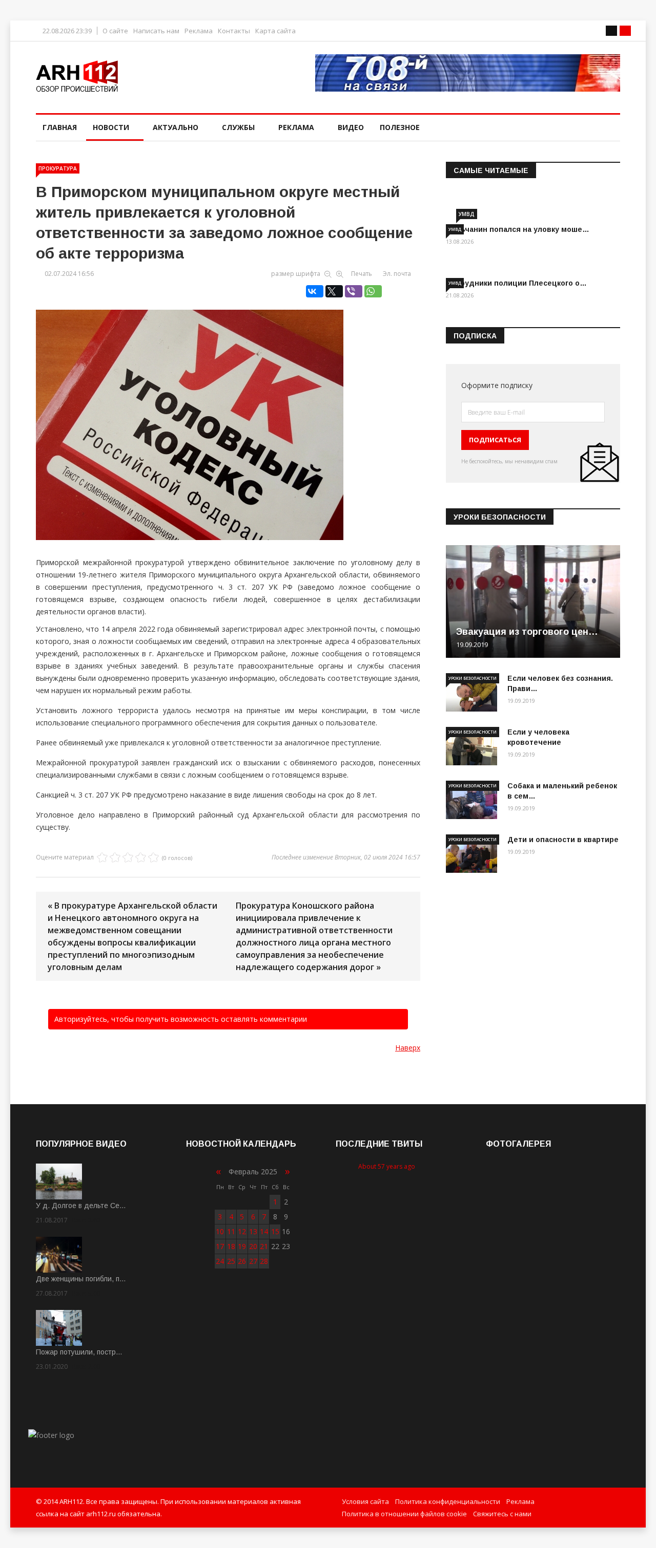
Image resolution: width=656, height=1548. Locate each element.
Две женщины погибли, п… (81, 1279)
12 (242, 1231)
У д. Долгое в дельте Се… (81, 1205)
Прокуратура (57, 168)
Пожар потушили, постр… (79, 1352)
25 (231, 1261)
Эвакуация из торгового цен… (527, 632)
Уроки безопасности (472, 678)
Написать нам (156, 31)
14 (264, 1231)
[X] (334, 291)
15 (275, 1231)
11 (231, 1231)
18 (231, 1246)
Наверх (407, 1047)
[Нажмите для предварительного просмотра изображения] (228, 414)
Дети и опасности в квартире (563, 839)
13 (253, 1231)
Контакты (234, 31)
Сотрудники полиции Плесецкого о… (516, 283)
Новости (111, 127)
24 (220, 1261)
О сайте (115, 31)
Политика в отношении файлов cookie (404, 1513)
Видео (351, 127)
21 (264, 1246)
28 (264, 1261)
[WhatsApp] (373, 291)
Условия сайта (365, 1501)
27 (253, 1261)
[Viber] (353, 291)
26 (242, 1261)
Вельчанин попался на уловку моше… (517, 229)
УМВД (467, 214)
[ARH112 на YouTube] (467, 73)
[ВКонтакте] (314, 291)
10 (220, 1231)
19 (242, 1246)
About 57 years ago (386, 1166)
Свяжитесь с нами (502, 1513)
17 (220, 1246)
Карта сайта (275, 31)
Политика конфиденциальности (447, 1501)
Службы (238, 127)
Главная (60, 127)
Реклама (198, 31)
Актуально (175, 127)
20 (253, 1246)
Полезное (400, 127)
